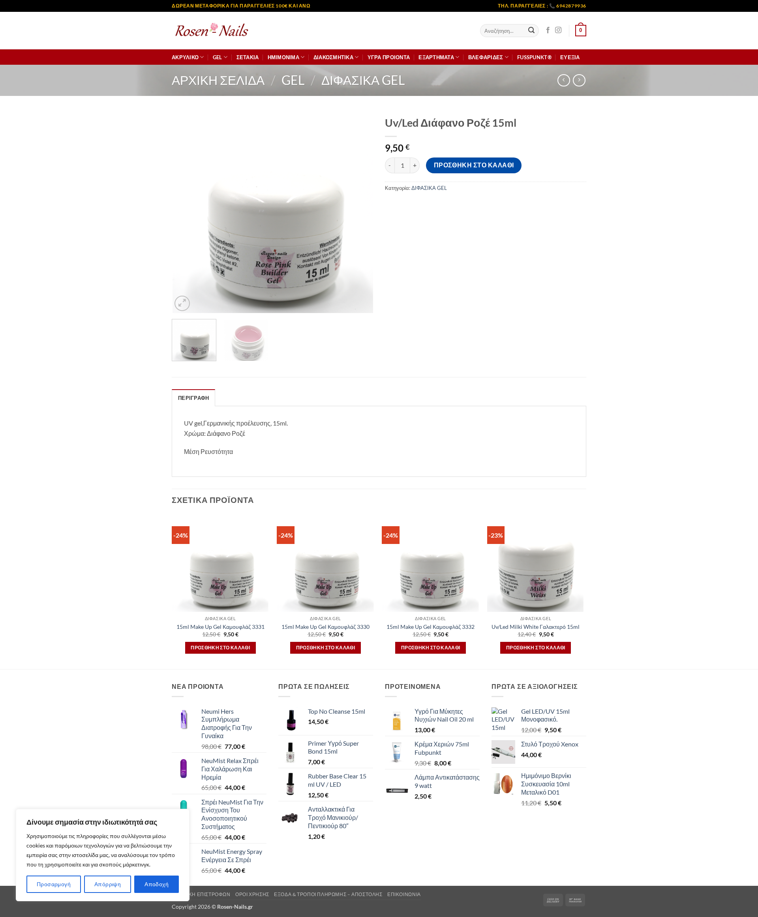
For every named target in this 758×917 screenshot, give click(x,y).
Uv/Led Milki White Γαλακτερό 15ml (536, 626)
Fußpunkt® (534, 57)
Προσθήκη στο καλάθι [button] (220, 647)
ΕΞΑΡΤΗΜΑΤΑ (436, 57)
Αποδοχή (156, 884)
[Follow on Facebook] (548, 30)
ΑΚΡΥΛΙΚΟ (185, 57)
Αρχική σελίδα (218, 80)
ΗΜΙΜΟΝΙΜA (283, 57)
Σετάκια (247, 57)
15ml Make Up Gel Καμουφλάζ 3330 (325, 626)
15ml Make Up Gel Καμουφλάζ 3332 (431, 626)
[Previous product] (579, 80)
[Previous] (185, 212)
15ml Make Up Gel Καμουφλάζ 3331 (220, 626)
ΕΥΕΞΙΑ (570, 57)
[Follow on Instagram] (558, 30)
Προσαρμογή (54, 884)
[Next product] (563, 80)
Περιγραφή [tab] (193, 398)
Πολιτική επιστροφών (201, 894)
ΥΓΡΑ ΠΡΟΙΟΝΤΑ (389, 57)
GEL (217, 57)
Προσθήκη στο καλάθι (474, 165)
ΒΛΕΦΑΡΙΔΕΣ (485, 57)
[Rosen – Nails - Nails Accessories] (211, 30)
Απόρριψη (107, 884)
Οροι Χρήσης (252, 894)
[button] (580, 31)
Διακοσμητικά (333, 57)
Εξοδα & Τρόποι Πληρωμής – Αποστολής (328, 894)
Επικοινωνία (404, 894)
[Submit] (531, 31)
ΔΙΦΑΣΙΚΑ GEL (363, 80)
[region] (103, 855)
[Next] (359, 212)
